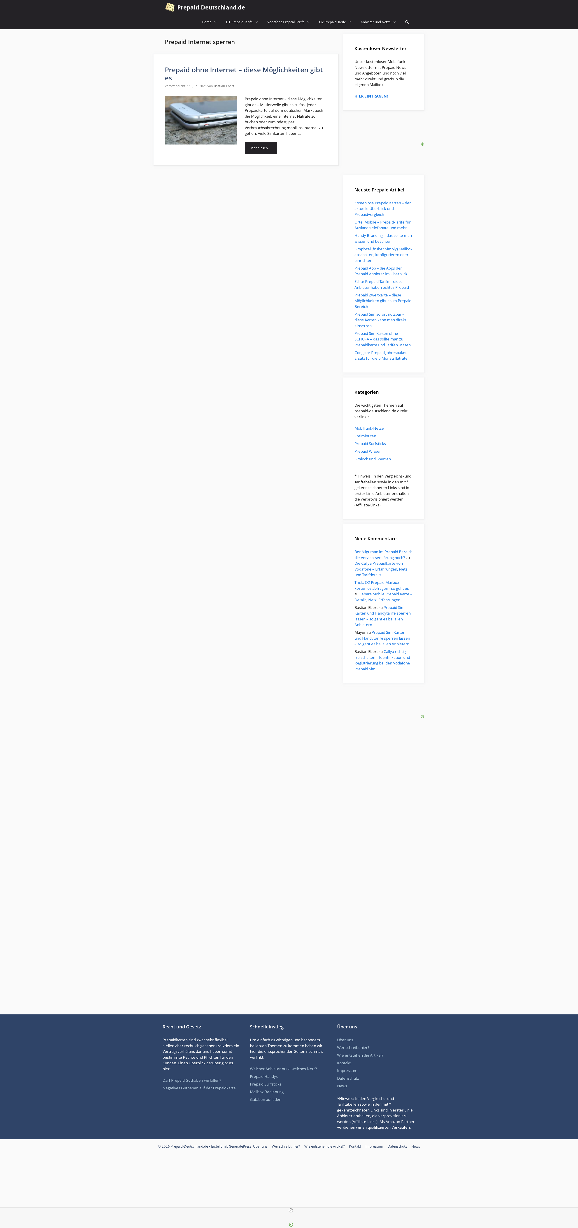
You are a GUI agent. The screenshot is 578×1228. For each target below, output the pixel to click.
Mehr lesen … (260, 148)
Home (206, 22)
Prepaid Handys (264, 1076)
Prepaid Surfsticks (370, 443)
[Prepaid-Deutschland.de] (170, 7)
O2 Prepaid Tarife (332, 22)
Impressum (347, 1070)
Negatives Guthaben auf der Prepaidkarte (199, 1088)
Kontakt (344, 1062)
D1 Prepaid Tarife (239, 22)
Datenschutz (348, 1078)
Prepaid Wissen (368, 451)
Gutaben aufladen (265, 1099)
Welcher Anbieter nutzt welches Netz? (283, 1068)
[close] (291, 1210)
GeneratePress (240, 1146)
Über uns (345, 1039)
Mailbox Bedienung (267, 1091)
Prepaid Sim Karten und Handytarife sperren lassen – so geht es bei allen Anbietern (382, 638)
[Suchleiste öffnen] (407, 22)
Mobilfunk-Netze (369, 428)
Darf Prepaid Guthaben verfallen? (192, 1080)
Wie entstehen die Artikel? (360, 1055)
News (342, 1085)
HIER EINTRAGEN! (371, 96)
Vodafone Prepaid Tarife (285, 22)
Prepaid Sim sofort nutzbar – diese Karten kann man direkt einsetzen (380, 320)
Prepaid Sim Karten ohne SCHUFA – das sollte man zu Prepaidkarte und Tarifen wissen (382, 339)
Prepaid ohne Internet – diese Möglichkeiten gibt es (244, 73)
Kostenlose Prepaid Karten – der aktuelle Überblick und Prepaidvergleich (382, 208)
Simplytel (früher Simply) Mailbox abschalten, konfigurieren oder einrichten (383, 254)
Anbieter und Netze (376, 22)
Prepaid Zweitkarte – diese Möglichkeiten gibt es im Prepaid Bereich (382, 300)
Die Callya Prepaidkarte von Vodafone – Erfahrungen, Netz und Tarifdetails (380, 569)
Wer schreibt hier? (353, 1047)
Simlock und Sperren (372, 458)
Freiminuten (365, 435)
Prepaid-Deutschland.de (211, 7)
